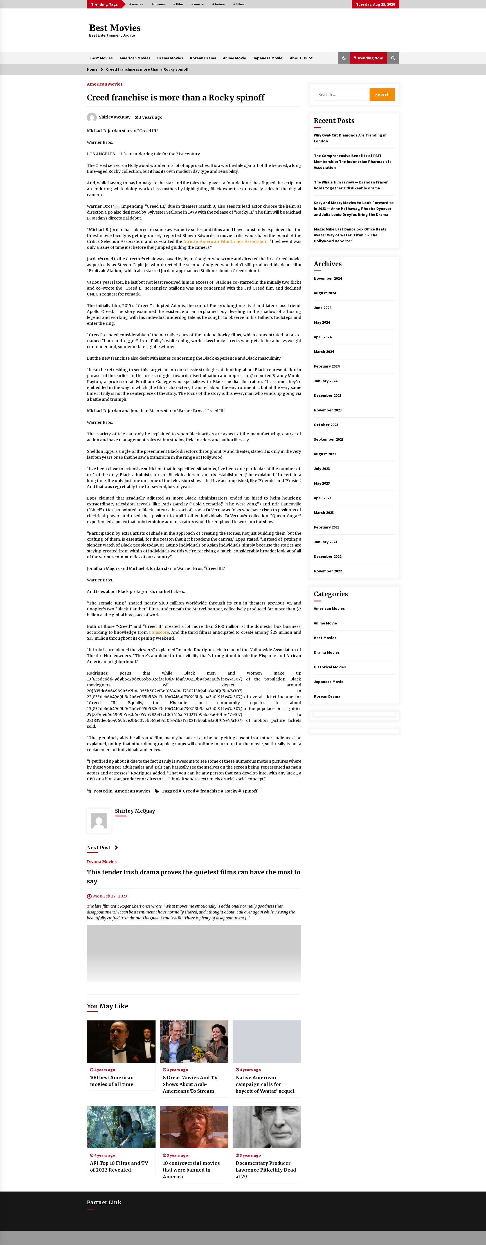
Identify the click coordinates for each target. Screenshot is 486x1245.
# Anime (218, 4)
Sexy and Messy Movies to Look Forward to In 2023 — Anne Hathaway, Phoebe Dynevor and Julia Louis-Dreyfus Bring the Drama (354, 208)
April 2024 (322, 336)
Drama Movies (170, 58)
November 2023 (328, 410)
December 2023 (327, 395)
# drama (158, 4)
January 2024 (325, 380)
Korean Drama (203, 58)
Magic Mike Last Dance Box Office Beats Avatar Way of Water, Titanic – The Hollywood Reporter (350, 235)
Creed (189, 791)
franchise (210, 791)
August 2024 (325, 292)
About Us (298, 58)
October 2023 (326, 424)
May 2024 (322, 322)
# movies (136, 4)
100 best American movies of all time (112, 1081)
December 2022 (327, 556)
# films (238, 4)
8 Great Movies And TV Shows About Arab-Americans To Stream (190, 1084)
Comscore (159, 632)
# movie (197, 4)
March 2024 (324, 351)
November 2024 (328, 278)
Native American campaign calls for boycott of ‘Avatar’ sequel (265, 1084)
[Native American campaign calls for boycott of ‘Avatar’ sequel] (267, 1041)
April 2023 (322, 497)
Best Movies (115, 27)
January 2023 (325, 541)
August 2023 (325, 453)
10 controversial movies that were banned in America (191, 1169)
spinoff (249, 791)
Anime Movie (234, 58)
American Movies (135, 58)
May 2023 (322, 483)
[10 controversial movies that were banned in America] (194, 1127)
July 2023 (322, 468)
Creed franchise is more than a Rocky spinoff (175, 98)
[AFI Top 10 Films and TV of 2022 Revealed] (121, 1127)
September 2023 (329, 439)
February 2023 (326, 527)
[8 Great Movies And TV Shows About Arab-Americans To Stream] (194, 1041)
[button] (344, 58)
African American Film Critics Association (225, 241)
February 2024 (326, 366)
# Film (178, 4)
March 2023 (324, 512)
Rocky (231, 791)
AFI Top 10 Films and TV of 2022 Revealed (119, 1166)
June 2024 (322, 307)
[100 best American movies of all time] (121, 1041)
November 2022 (328, 571)
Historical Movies (330, 666)
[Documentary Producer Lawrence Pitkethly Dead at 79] (267, 1127)
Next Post (99, 847)
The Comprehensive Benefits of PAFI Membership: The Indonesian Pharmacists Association (353, 161)
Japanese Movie (267, 58)
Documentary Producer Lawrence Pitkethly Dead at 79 (266, 1169)
